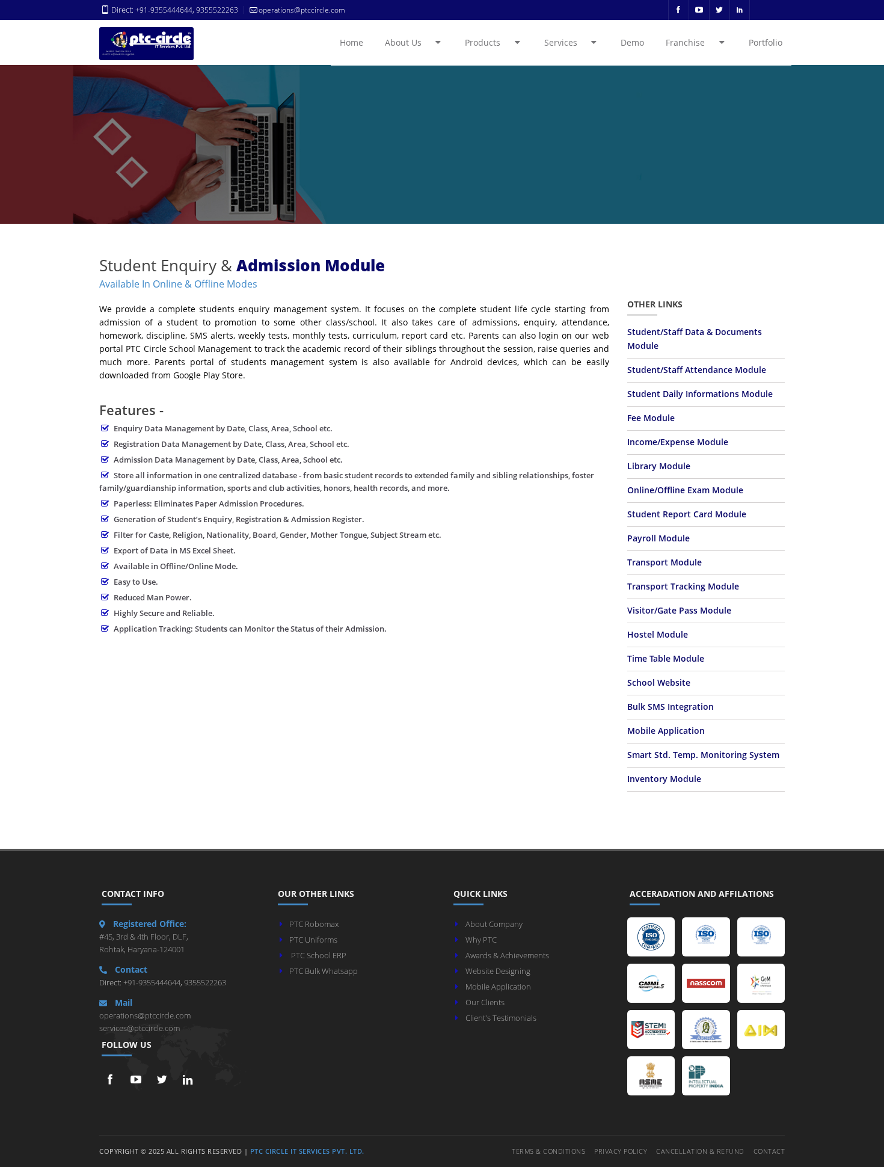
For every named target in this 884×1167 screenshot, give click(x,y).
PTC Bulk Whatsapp (323, 970)
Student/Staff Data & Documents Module (694, 339)
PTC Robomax (314, 924)
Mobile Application (666, 730)
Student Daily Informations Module (700, 394)
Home (351, 42)
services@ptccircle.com (139, 1028)
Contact (769, 1151)
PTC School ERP (318, 955)
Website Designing (497, 970)
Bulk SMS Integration (670, 706)
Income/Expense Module (677, 442)
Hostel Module (657, 634)
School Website (658, 682)
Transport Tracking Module (683, 586)
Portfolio (765, 42)
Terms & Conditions (548, 1151)
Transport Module (664, 562)
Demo (632, 42)
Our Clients (485, 1002)
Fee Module (651, 418)
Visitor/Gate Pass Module (679, 610)
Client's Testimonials (500, 1017)
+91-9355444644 (163, 10)
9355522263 (216, 10)
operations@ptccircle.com (145, 1015)
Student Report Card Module (686, 514)
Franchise (692, 42)
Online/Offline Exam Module (685, 490)
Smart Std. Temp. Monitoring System (703, 755)
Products (489, 42)
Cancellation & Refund (700, 1151)
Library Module (658, 466)
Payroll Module (658, 538)
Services (567, 42)
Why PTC (481, 939)
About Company (494, 924)
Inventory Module (664, 779)
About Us (410, 42)
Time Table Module (665, 658)
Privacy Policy (620, 1151)
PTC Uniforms (313, 939)
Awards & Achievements (507, 955)
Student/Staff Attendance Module (696, 370)
